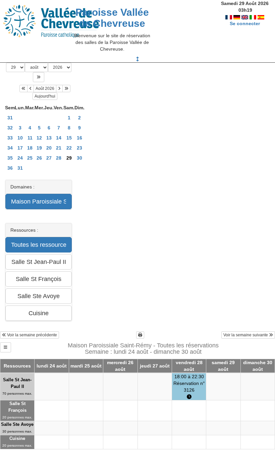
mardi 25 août (86, 366)
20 (49, 148)
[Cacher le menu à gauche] (5, 347)
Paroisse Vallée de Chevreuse (112, 18)
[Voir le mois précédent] (30, 88)
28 (58, 158)
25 (30, 158)
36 (10, 168)
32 (10, 127)
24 (20, 158)
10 (20, 137)
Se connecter (245, 23)
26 (39, 158)
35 (10, 158)
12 (39, 137)
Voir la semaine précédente (31, 335)
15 (69, 137)
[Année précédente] (23, 88)
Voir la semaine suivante (246, 335)
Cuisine (17, 438)
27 (49, 158)
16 (79, 137)
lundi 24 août (52, 366)
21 (58, 148)
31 (10, 117)
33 (10, 137)
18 (30, 148)
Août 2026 (45, 88)
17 (20, 148)
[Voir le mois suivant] (59, 88)
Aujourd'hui (45, 96)
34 (10, 148)
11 (30, 137)
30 (79, 158)
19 (39, 148)
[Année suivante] (66, 88)
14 (58, 137)
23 (79, 148)
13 (49, 137)
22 (69, 148)
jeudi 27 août (155, 366)
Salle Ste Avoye (17, 424)
